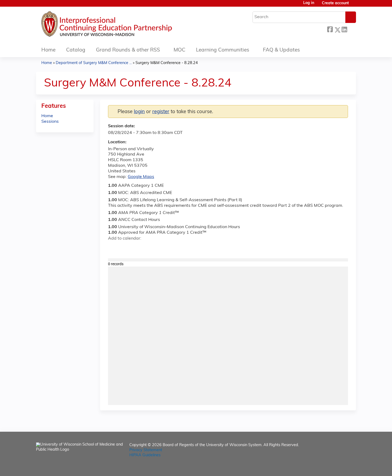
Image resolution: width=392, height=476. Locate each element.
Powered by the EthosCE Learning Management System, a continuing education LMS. (337, 467)
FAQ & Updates (281, 50)
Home (48, 50)
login (139, 111)
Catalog (75, 50)
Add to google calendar (113, 248)
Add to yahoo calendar (125, 248)
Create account (335, 3)
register (160, 111)
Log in (308, 3)
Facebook (330, 29)
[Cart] (354, 5)
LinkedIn (344, 29)
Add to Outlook (150, 248)
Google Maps (141, 177)
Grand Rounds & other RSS (128, 50)
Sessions (50, 122)
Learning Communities (222, 50)
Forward (351, 29)
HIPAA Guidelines (145, 455)
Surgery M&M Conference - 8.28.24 (166, 63)
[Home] (122, 25)
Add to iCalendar (137, 247)
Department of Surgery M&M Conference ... (94, 63)
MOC (179, 50)
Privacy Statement (145, 450)
